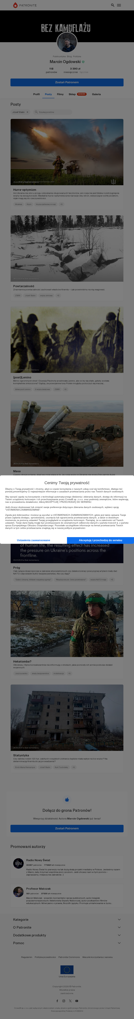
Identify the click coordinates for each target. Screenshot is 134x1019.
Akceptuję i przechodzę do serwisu (100, 540)
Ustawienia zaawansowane (33, 540)
